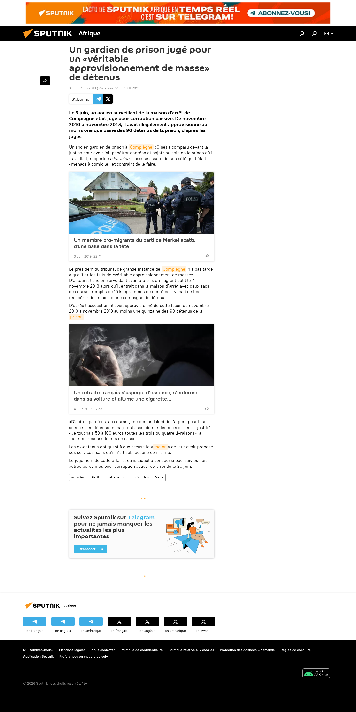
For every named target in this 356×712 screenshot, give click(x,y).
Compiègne (141, 147)
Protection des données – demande (247, 650)
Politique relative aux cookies (191, 650)
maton (160, 447)
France (159, 477)
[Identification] (302, 33)
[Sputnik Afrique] (50, 39)
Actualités (77, 477)
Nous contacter (103, 650)
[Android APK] (316, 673)
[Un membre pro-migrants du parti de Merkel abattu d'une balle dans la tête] (141, 203)
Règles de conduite (296, 650)
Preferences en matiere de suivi (84, 656)
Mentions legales (72, 650)
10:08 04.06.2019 (82, 88)
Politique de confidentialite (142, 650)
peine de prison (118, 477)
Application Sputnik (38, 656)
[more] (207, 256)
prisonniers (141, 477)
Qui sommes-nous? (38, 650)
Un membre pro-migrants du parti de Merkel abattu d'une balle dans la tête (135, 243)
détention (96, 477)
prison (76, 317)
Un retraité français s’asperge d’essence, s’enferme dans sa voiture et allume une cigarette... (135, 395)
